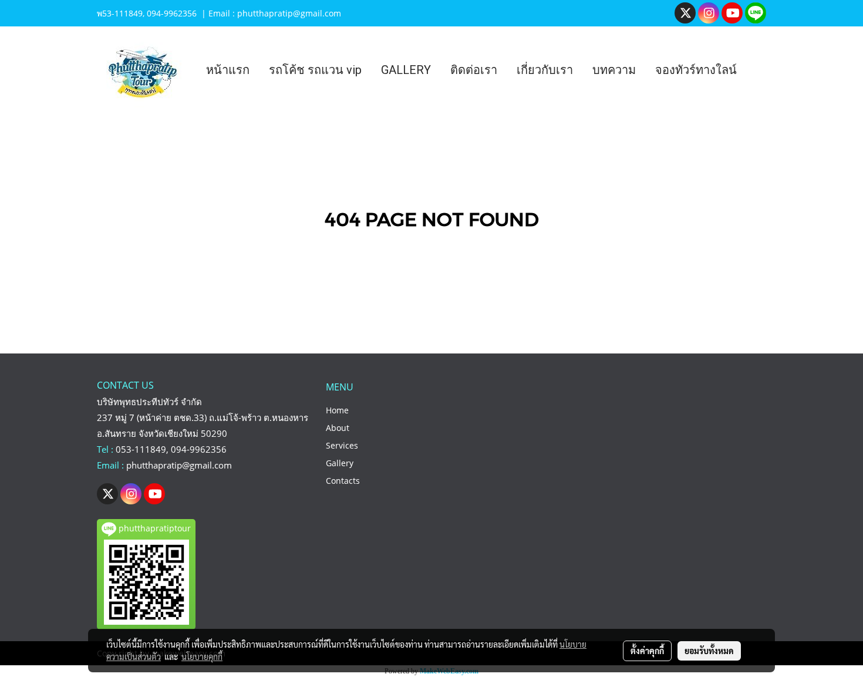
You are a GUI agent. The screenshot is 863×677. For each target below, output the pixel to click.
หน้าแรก (228, 70)
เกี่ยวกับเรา (545, 70)
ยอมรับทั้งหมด (709, 650)
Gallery (339, 463)
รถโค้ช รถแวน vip (315, 70)
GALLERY (406, 70)
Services (342, 445)
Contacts (343, 480)
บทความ (614, 70)
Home (337, 410)
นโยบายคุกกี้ (202, 656)
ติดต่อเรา (473, 70)
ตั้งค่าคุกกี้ (647, 650)
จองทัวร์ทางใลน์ (696, 70)
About (337, 427)
